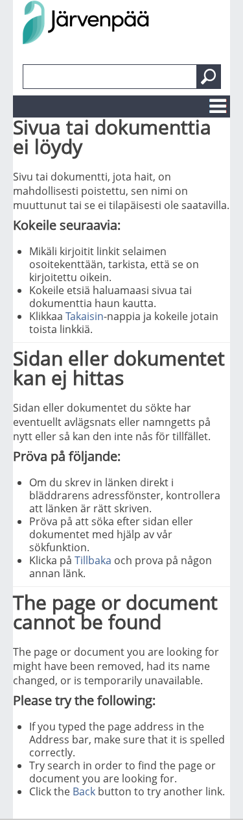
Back (84, 791)
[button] (208, 76)
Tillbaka (93, 560)
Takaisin (84, 316)
